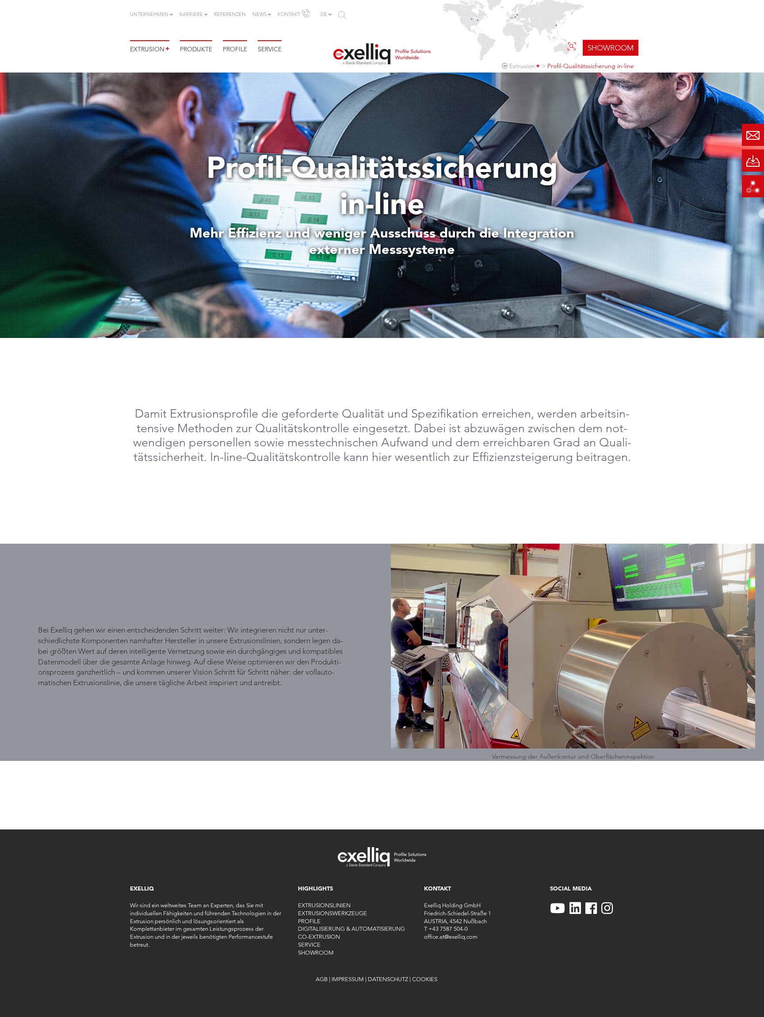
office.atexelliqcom (451, 936)
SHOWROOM (611, 47)
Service (270, 49)
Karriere (191, 14)
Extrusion (149, 49)
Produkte (196, 49)
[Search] (342, 15)
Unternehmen (149, 14)
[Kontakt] (753, 135)
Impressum (348, 978)
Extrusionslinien (324, 905)
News (259, 14)
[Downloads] (753, 161)
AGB (322, 978)
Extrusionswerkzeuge (332, 913)
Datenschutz (388, 978)
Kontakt (289, 14)
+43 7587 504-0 (448, 928)
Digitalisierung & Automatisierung (351, 928)
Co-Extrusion (319, 936)
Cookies (424, 978)
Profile (235, 49)
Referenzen (230, 14)
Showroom (316, 952)
